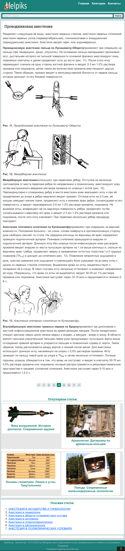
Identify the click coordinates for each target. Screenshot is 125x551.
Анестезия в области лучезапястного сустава (37, 515)
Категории (98, 3)
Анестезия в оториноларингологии (30, 522)
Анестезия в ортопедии (23, 518)
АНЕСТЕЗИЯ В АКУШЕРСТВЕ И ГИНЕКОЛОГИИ (39, 509)
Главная (83, 3)
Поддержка (63, 546)
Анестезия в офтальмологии (26, 525)
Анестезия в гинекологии (24, 512)
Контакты (114, 3)
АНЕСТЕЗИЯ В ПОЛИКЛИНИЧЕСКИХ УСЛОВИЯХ (40, 528)
